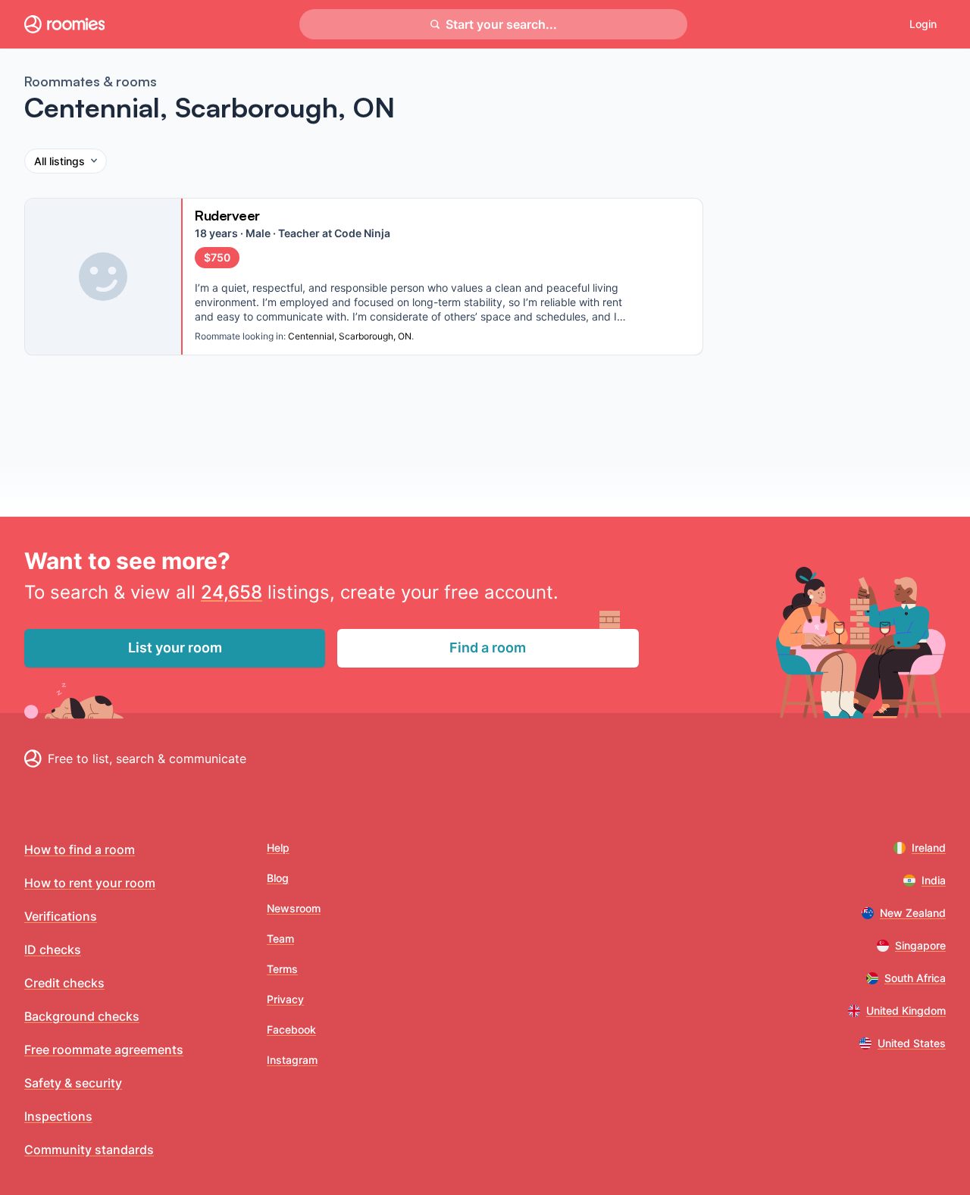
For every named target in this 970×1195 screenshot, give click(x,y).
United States (912, 1043)
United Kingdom (906, 1010)
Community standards (89, 1149)
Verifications (60, 916)
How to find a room (79, 849)
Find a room (487, 647)
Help (278, 847)
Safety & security (73, 1082)
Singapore (920, 945)
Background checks (81, 1016)
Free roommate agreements (103, 1049)
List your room (175, 647)
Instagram (292, 1059)
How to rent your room (89, 882)
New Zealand (913, 912)
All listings (59, 161)
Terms (282, 968)
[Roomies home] (64, 24)
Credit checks (64, 982)
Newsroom (294, 908)
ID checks (52, 949)
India (934, 880)
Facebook (291, 1029)
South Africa (915, 977)
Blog (278, 877)
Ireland (929, 847)
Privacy (285, 999)
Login (923, 23)
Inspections (58, 1116)
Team (280, 938)
